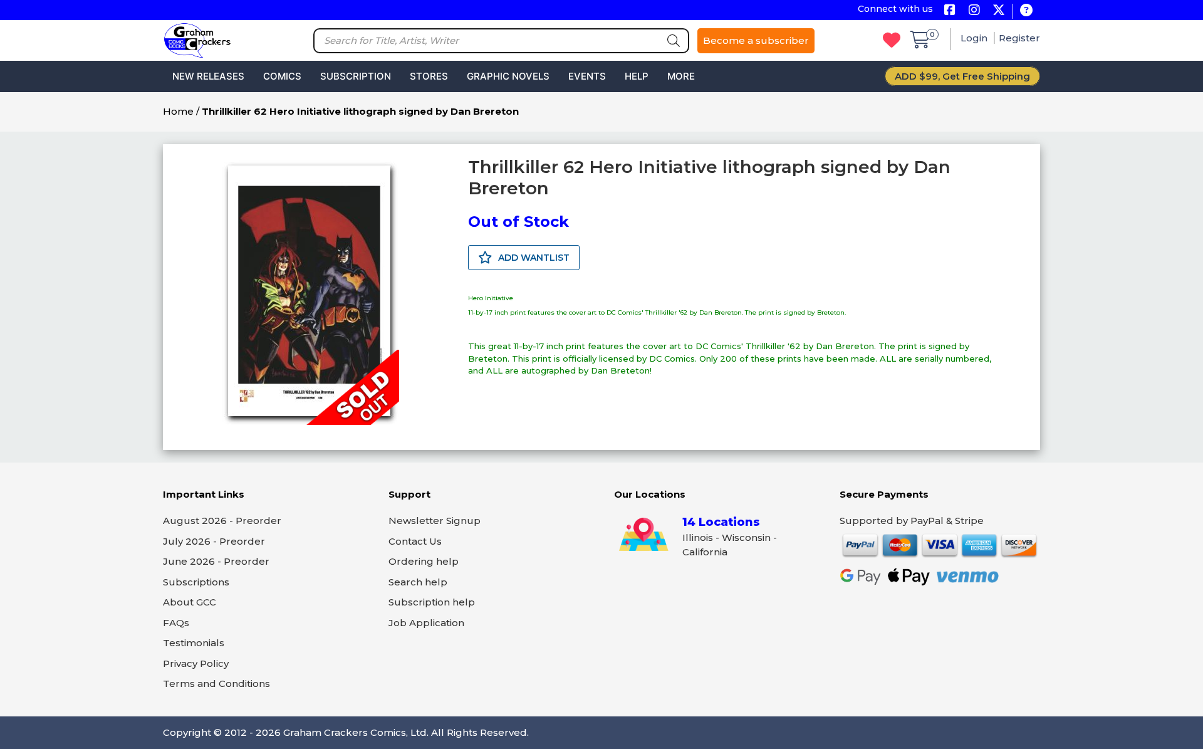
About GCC (189, 602)
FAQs (176, 623)
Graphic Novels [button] (508, 76)
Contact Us (415, 541)
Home (178, 111)
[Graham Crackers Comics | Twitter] (998, 11)
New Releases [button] (208, 76)
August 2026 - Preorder (222, 520)
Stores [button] (429, 76)
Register (1019, 38)
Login (975, 38)
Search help (417, 582)
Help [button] (636, 76)
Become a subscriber (756, 40)
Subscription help (431, 602)
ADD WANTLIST (533, 257)
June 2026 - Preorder (216, 561)
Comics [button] (282, 76)
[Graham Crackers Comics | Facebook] (949, 11)
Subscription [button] (355, 76)
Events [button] (587, 76)
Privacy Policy (196, 663)
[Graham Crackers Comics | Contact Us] (1026, 11)
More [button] (681, 76)
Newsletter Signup (434, 520)
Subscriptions (196, 582)
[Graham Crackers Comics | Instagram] (974, 11)
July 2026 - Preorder (214, 541)
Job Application (426, 623)
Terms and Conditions (216, 683)
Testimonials (193, 643)
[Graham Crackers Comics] (197, 39)
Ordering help (423, 561)
